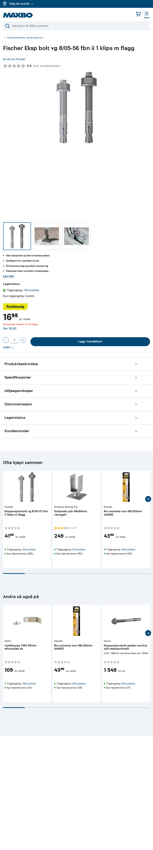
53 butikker (128, 683)
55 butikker (29, 549)
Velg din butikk (19, 4)
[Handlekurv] (138, 14)
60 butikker (128, 549)
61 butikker (78, 549)
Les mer (8, 276)
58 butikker (29, 683)
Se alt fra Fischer (14, 59)
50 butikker (32, 290)
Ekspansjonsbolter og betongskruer (25, 38)
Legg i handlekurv (90, 341)
